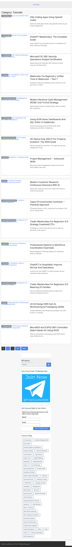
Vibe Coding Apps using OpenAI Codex (46, 18)
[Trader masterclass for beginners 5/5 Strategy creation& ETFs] (15, 230)
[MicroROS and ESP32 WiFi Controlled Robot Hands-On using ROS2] (15, 336)
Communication (27, 454)
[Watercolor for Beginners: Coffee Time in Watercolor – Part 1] (15, 85)
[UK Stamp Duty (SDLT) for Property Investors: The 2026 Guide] (15, 148)
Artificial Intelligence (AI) (41, 440)
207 (18, 348)
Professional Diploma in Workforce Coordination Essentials (47, 246)
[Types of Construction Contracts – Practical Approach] (15, 210)
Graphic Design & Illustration (31, 475)
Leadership (26, 486)
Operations (26, 504)
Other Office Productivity (29, 511)
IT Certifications (27, 483)
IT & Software (6, 16)
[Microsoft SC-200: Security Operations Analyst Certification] (15, 65)
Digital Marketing (38, 458)
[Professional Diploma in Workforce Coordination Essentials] (15, 254)
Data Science (38, 454)
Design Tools (26, 458)
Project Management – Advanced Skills (47, 160)
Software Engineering (36, 532)
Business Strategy (28, 450)
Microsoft (36, 490)
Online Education (27, 497)
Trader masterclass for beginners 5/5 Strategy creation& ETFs (49, 223)
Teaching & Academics (9, 200)
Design (4, 181)
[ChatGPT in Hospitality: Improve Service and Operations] (15, 273)
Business (5, 157)
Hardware (44, 475)
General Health (41, 468)
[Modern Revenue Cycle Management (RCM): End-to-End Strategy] (15, 108)
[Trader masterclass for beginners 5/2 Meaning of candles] (15, 293)
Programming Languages (30, 525)
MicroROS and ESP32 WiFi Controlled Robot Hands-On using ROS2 (49, 329)
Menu (37, 5)
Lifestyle (4, 75)
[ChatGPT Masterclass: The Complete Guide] (15, 45)
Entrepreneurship (37, 461)
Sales (46, 529)
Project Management (28, 529)
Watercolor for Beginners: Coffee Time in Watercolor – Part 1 (47, 77)
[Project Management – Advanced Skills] (15, 167)
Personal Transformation (30, 522)
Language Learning (40, 483)
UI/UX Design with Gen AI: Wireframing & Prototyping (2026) (47, 305)
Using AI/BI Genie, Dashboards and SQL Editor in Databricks (48, 121)
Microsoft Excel (27, 493)
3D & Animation (27, 440)
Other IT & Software (28, 507)
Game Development (28, 468)
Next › (25, 348)
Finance (25, 465)
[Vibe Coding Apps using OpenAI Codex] (15, 26)
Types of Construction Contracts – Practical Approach (47, 203)
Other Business (37, 504)
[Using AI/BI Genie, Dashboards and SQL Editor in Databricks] (15, 128)
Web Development (28, 536)
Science (25, 532)
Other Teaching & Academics (31, 515)
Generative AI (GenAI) (29, 472)
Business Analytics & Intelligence (32, 447)
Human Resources (28, 479)
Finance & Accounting (8, 98)
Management (36, 486)
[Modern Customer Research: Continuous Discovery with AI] (15, 191)
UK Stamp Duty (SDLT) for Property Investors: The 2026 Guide (48, 140)
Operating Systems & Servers (31, 500)
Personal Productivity (28, 518)
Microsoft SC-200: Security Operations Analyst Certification (46, 58)
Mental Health (27, 490)
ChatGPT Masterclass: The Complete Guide (48, 38)
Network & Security (40, 493)
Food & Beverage (35, 465)
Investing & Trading (41, 479)
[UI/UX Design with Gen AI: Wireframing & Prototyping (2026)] (15, 313)
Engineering (26, 461)
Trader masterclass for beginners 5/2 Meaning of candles (49, 286)
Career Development (41, 450)
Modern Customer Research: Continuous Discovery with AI (45, 183)
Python (39, 529)
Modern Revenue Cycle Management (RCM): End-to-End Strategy (48, 101)
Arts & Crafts (26, 443)
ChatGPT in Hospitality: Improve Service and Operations (46, 266)
